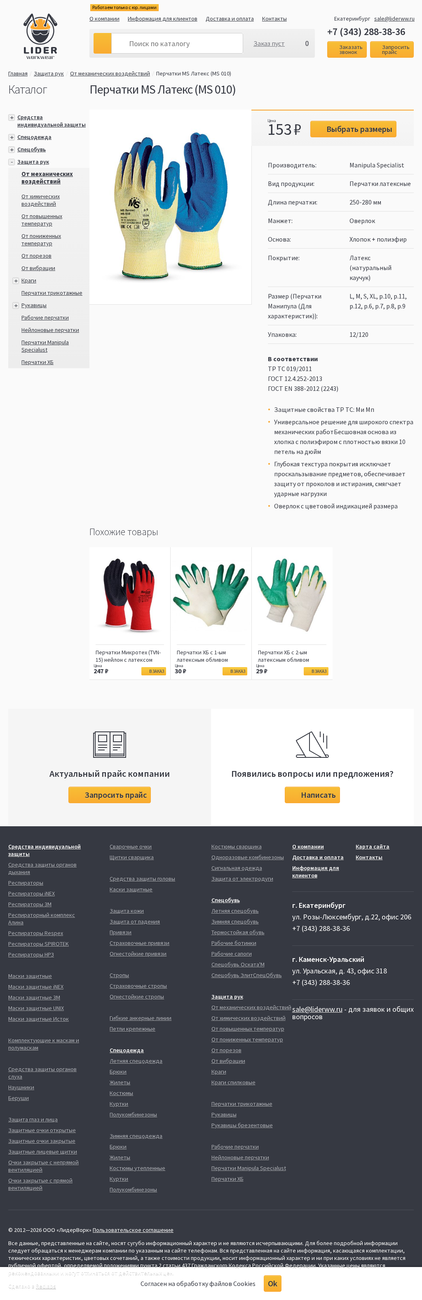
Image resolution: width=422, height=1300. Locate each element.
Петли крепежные (132, 1028)
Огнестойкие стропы (137, 996)
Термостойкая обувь (238, 932)
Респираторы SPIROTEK (38, 943)
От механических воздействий (110, 73)
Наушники (21, 1087)
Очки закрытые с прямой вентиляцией (40, 1184)
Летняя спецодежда (136, 1061)
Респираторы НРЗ (31, 954)
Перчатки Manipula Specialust (45, 346)
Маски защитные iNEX (35, 986)
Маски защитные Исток (38, 1019)
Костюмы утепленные (137, 1168)
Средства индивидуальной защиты (51, 120)
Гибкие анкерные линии (140, 1018)
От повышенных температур (41, 219)
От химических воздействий (40, 200)
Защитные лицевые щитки (42, 1151)
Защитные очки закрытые (41, 1141)
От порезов (36, 255)
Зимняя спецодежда (136, 1136)
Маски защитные (30, 976)
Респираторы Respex (35, 933)
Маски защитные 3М (34, 997)
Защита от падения (135, 921)
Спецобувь (31, 149)
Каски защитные (131, 889)
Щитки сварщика (132, 857)
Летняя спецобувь (235, 910)
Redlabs (46, 1286)
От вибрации (38, 268)
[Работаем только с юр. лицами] (56, 37)
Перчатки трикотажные (51, 292)
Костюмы (121, 1093)
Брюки (118, 1071)
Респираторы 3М (30, 904)
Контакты (274, 18)
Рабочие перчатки (45, 317)
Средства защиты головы (142, 878)
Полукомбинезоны (133, 1114)
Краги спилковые (233, 1082)
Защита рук (49, 73)
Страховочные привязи (139, 943)
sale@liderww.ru (394, 18)
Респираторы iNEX (31, 893)
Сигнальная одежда (236, 868)
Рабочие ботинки (233, 943)
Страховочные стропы (138, 986)
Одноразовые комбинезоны (247, 857)
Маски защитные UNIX (36, 1008)
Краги (28, 280)
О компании (104, 18)
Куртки (119, 1103)
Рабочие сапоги (231, 953)
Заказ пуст (269, 43)
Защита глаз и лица (33, 1119)
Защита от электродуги (242, 878)
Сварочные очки (131, 846)
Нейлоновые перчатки (50, 330)
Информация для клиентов (162, 18)
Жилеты (120, 1082)
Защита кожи (127, 910)
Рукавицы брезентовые (242, 1125)
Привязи (120, 932)
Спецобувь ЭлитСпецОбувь (246, 975)
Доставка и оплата (230, 18)
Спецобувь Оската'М (238, 964)
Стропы (119, 975)
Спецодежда (34, 137)
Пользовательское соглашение (133, 1230)
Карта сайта (372, 846)
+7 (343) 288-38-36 (366, 31)
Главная (18, 73)
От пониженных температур (41, 239)
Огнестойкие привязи (138, 953)
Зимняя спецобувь (235, 921)
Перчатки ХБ (37, 362)
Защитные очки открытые (42, 1130)
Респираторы (25, 882)
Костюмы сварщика (236, 846)
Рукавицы (34, 305)
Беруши (18, 1098)
